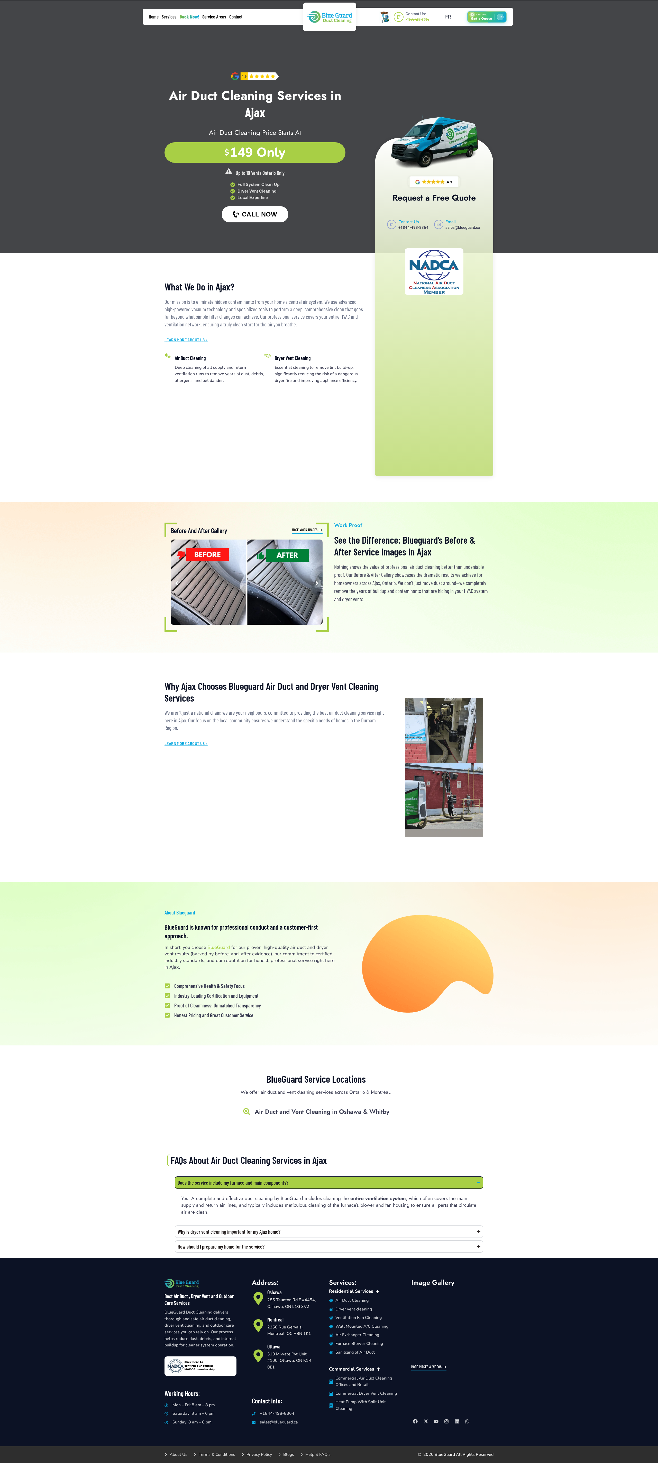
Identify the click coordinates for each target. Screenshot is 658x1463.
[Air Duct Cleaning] (167, 356)
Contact (235, 17)
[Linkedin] (457, 1421)
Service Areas (214, 17)
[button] (176, 583)
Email (450, 222)
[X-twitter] (426, 1421)
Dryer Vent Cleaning (293, 358)
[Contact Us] (391, 224)
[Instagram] (446, 1421)
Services (169, 17)
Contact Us (408, 222)
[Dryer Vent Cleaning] (267, 356)
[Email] (438, 224)
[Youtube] (436, 1421)
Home (154, 17)
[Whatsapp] (467, 1421)
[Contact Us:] (399, 17)
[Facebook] (415, 1421)
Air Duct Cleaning (190, 358)
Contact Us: (416, 14)
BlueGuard (218, 947)
